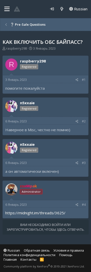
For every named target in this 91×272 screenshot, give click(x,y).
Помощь (66, 255)
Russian (80, 8)
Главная (10, 259)
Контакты (28, 259)
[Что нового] (62, 9)
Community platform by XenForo (44, 266)
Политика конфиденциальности (29, 255)
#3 (84, 163)
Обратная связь (37, 250)
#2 (84, 121)
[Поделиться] (77, 80)
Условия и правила (68, 250)
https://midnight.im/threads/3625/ (35, 212)
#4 (84, 204)
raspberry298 (16, 48)
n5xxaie (27, 102)
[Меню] (7, 9)
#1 (84, 80)
